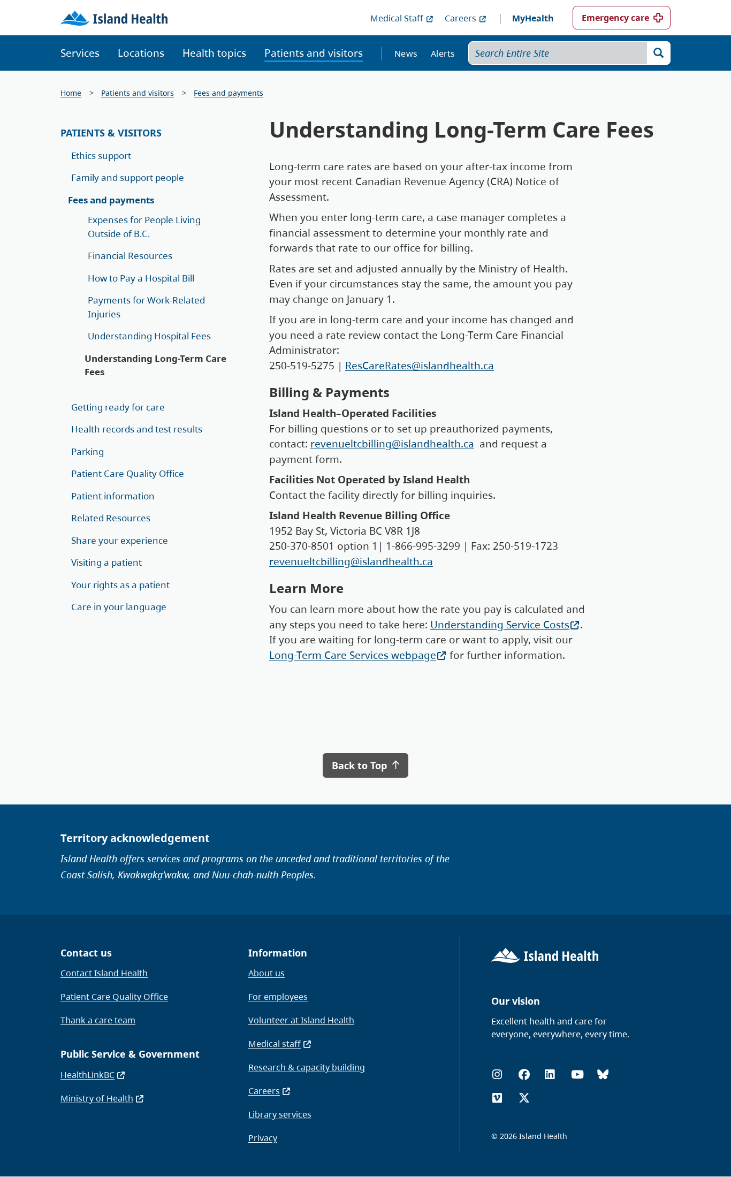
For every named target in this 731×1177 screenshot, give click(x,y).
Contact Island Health (104, 973)
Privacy (262, 1138)
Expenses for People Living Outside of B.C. (144, 227)
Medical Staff (396, 18)
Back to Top (361, 765)
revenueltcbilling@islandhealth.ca (392, 444)
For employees (278, 997)
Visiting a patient (106, 562)
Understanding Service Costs (499, 625)
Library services (279, 1114)
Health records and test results (136, 429)
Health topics (214, 53)
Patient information (113, 496)
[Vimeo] (497, 1098)
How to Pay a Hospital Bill (141, 278)
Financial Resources (130, 255)
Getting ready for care (118, 407)
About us (266, 973)
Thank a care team (97, 1020)
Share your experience (119, 540)
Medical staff (274, 1044)
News (405, 53)
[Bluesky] (602, 1074)
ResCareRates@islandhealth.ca (419, 366)
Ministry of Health (96, 1098)
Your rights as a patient (120, 585)
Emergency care (615, 18)
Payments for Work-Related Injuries (146, 307)
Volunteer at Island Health (301, 1020)
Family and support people (127, 177)
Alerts (443, 53)
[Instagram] (497, 1074)
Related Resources (110, 518)
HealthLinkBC (87, 1075)
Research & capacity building (306, 1067)
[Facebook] (524, 1074)
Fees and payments (228, 93)
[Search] (659, 53)
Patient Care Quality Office (127, 473)
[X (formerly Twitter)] (524, 1098)
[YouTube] (577, 1074)
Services (80, 53)
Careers (460, 18)
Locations (141, 53)
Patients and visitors (313, 53)
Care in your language (118, 607)
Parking (87, 451)
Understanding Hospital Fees (149, 336)
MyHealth (533, 18)
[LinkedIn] (549, 1074)
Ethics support (101, 155)
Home (70, 93)
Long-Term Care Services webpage (352, 655)
